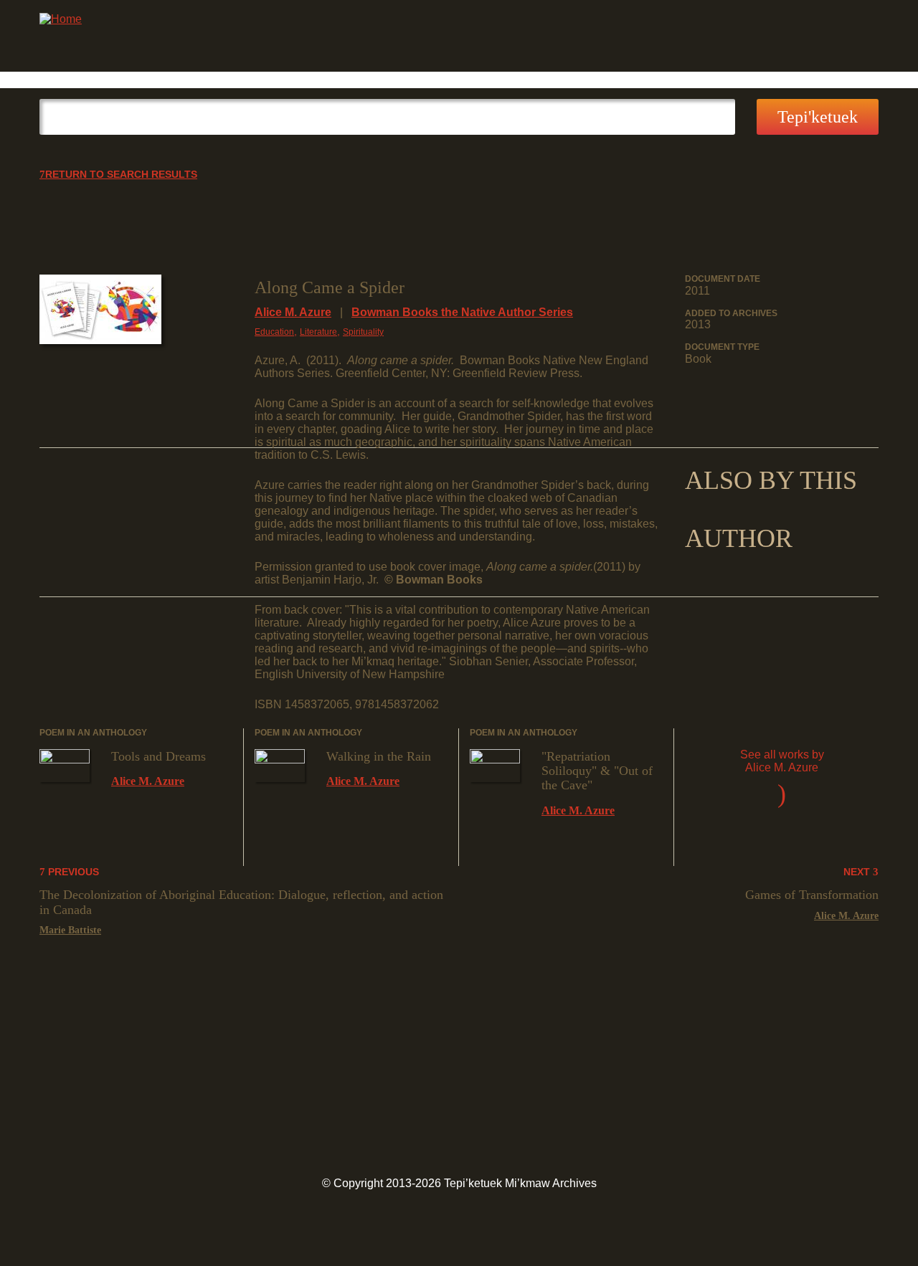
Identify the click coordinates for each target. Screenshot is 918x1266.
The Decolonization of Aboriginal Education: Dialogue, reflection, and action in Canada (241, 901)
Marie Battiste (70, 930)
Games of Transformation (812, 894)
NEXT (858, 872)
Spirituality (363, 332)
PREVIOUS (72, 872)
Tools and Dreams (158, 756)
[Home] (60, 19)
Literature (318, 332)
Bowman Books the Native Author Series (462, 312)
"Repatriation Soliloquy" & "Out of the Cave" (597, 771)
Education (274, 332)
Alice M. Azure (293, 312)
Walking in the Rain (378, 756)
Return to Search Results (121, 174)
